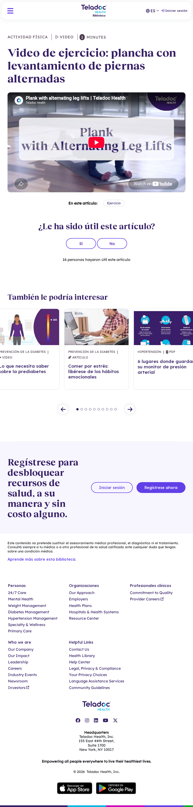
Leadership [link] (18, 662)
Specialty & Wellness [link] (26, 624)
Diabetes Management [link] (28, 612)
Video (66, 37)
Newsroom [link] (18, 681)
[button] (10, 10)
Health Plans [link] (80, 605)
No (112, 243)
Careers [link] (15, 668)
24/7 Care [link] (17, 592)
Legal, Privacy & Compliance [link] (95, 668)
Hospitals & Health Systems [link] (94, 612)
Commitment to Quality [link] (151, 592)
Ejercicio (114, 203)
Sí (81, 243)
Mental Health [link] (20, 599)
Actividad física (28, 37)
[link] (78, 720)
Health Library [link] (82, 655)
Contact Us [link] (79, 649)
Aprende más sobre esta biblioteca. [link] (42, 559)
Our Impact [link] (18, 655)
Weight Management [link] (27, 605)
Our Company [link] (20, 649)
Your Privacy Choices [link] (88, 675)
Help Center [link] (79, 662)
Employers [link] (78, 599)
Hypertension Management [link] (32, 618)
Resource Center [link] (84, 618)
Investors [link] (16, 687)
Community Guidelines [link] (89, 687)
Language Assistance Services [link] (96, 681)
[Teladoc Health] (96, 706)
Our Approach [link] (82, 592)
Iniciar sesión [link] (176, 10)
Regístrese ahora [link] (161, 487)
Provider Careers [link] (145, 599)
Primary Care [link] (20, 631)
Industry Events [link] (22, 675)
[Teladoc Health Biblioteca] (94, 10)
